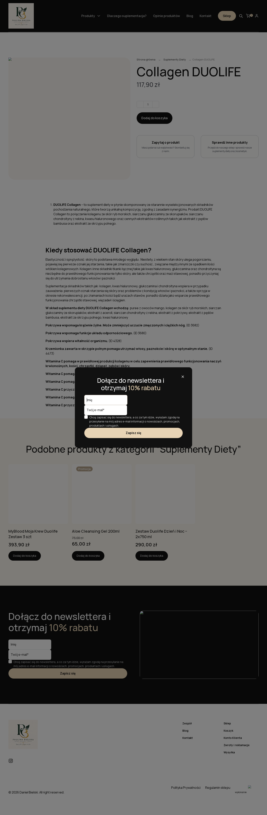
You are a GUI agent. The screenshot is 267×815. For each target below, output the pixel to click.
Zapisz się (133, 433)
